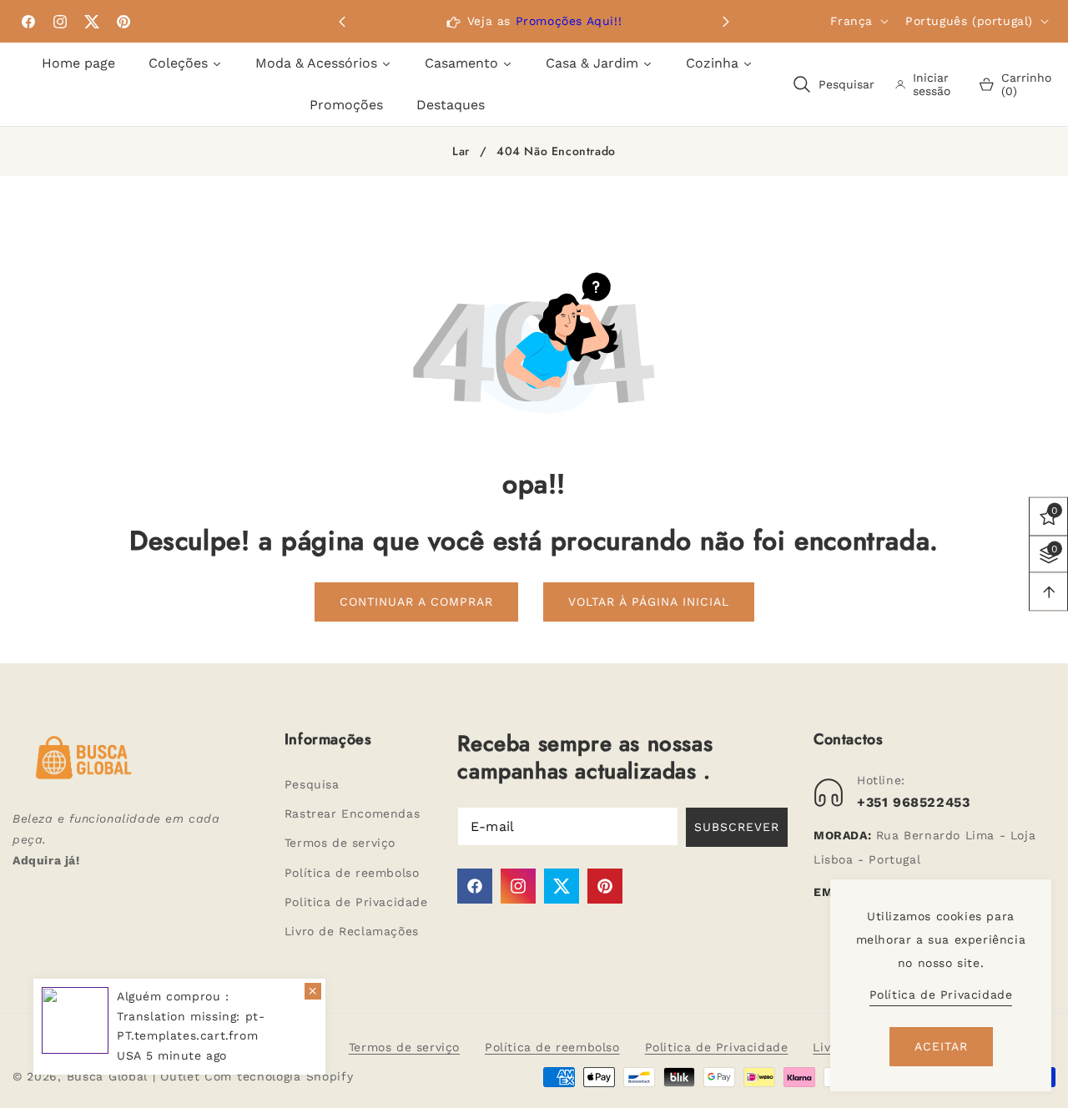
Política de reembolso (352, 872)
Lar (461, 151)
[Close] (313, 991)
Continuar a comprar (416, 601)
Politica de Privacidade (356, 902)
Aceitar (941, 1046)
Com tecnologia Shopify (278, 1076)
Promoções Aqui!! (569, 21)
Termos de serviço (340, 842)
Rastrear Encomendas (352, 813)
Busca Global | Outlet (135, 1076)
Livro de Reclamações (352, 931)
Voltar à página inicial (648, 601)
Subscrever (736, 827)
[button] (726, 21)
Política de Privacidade (941, 994)
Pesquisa (312, 784)
